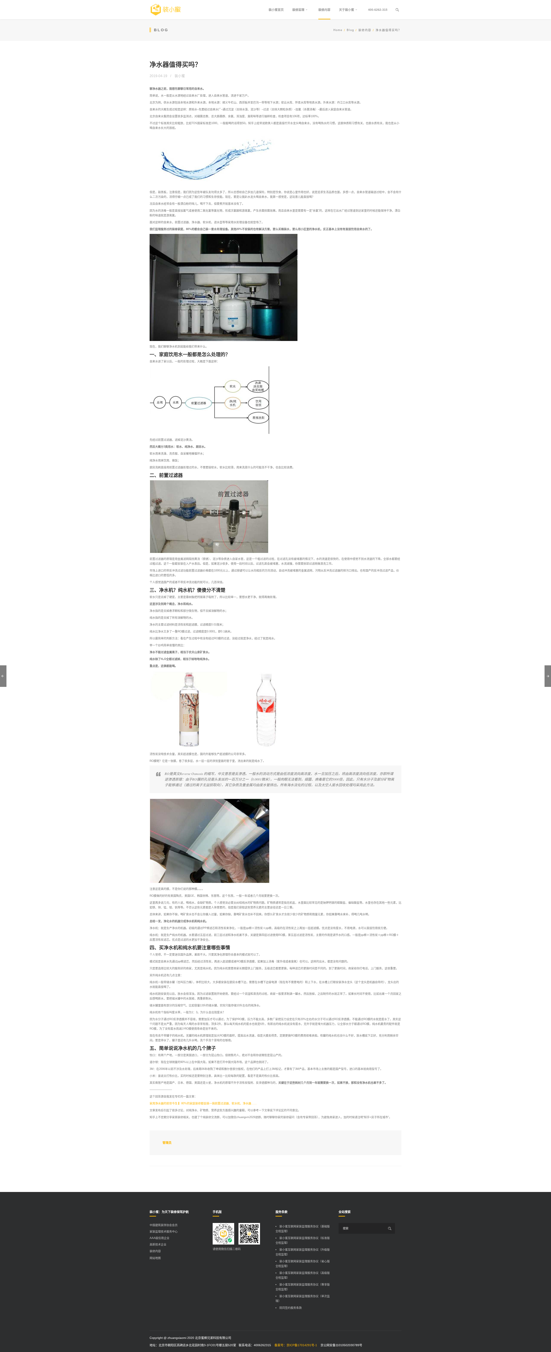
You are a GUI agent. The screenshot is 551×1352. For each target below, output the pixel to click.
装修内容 (364, 30)
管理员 (167, 1142)
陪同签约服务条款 (290, 1307)
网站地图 (155, 1258)
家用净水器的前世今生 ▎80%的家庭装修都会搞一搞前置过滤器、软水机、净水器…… (203, 1103)
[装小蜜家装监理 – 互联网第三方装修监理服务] (166, 9)
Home (337, 30)
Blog (350, 30)
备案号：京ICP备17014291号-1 (295, 1345)
